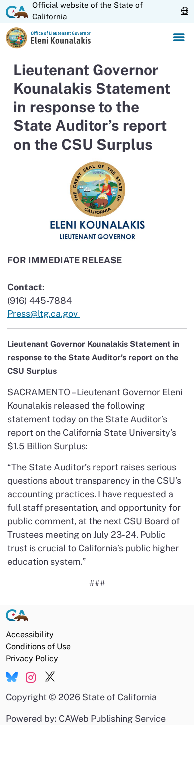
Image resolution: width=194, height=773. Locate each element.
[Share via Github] (12, 677)
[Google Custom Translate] (184, 11)
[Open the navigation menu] (178, 38)
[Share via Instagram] (31, 677)
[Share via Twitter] (50, 677)
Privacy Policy (32, 658)
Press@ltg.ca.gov (43, 314)
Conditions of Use (38, 646)
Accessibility (30, 634)
